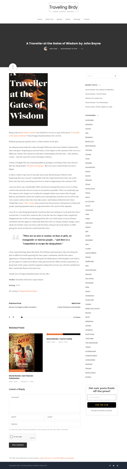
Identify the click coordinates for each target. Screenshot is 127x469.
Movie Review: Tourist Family (59, 339)
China (87, 158)
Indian (12, 370)
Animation (89, 124)
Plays (87, 287)
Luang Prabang (90, 253)
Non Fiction (89, 278)
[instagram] (117, 465)
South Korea (89, 334)
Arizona (88, 129)
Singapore (89, 330)
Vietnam (88, 368)
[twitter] (113, 465)
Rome (87, 317)
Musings (77, 19)
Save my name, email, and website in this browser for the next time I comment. (39, 429)
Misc (87, 266)
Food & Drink (90, 188)
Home (40, 19)
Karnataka (89, 240)
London (88, 248)
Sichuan (88, 325)
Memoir (88, 257)
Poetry (87, 291)
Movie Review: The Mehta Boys (96, 102)
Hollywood (89, 210)
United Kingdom (91, 355)
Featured (88, 180)
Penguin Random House (28, 291)
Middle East (89, 261)
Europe (88, 176)
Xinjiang (88, 377)
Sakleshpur (89, 321)
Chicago (88, 154)
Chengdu (88, 150)
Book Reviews (66, 49)
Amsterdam (89, 120)
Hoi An (87, 206)
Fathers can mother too (93, 98)
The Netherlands (91, 343)
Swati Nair (53, 49)
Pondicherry (89, 295)
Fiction (74, 49)
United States (90, 360)
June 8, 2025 (63, 342)
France (87, 193)
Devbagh (88, 163)
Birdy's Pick (89, 141)
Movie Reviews (19, 370)
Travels (86, 19)
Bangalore (89, 137)
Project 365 (89, 300)
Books (68, 19)
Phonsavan (89, 283)
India (87, 214)
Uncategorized (90, 351)
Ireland (87, 227)
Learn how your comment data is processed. (57, 458)
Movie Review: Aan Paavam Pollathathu (99, 90)
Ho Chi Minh (89, 201)
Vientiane (88, 364)
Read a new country (92, 308)
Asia (86, 133)
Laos (87, 244)
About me (49, 19)
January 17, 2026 (27, 382)
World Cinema (90, 373)
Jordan (87, 236)
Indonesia (88, 223)
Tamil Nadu (89, 338)
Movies (59, 19)
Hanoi (87, 197)
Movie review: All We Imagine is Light (98, 107)
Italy (86, 231)
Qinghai (88, 304)
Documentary (90, 167)
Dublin (87, 171)
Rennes (88, 313)
